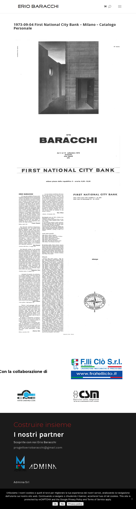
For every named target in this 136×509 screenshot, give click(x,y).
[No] (132, 499)
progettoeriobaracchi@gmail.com (38, 447)
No (62, 504)
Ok (55, 504)
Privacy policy (75, 504)
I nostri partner (39, 434)
